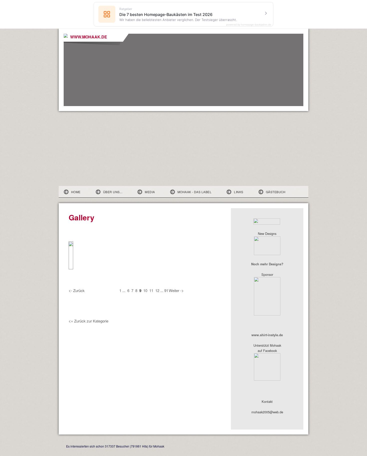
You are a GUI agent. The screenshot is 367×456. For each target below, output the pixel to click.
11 (151, 290)
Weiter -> (176, 290)
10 (145, 290)
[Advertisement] (183, 148)
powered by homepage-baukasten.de (248, 24)
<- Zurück (77, 290)
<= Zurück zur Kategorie (88, 320)
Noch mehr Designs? (267, 264)
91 (166, 290)
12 (157, 290)
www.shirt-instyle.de (267, 335)
